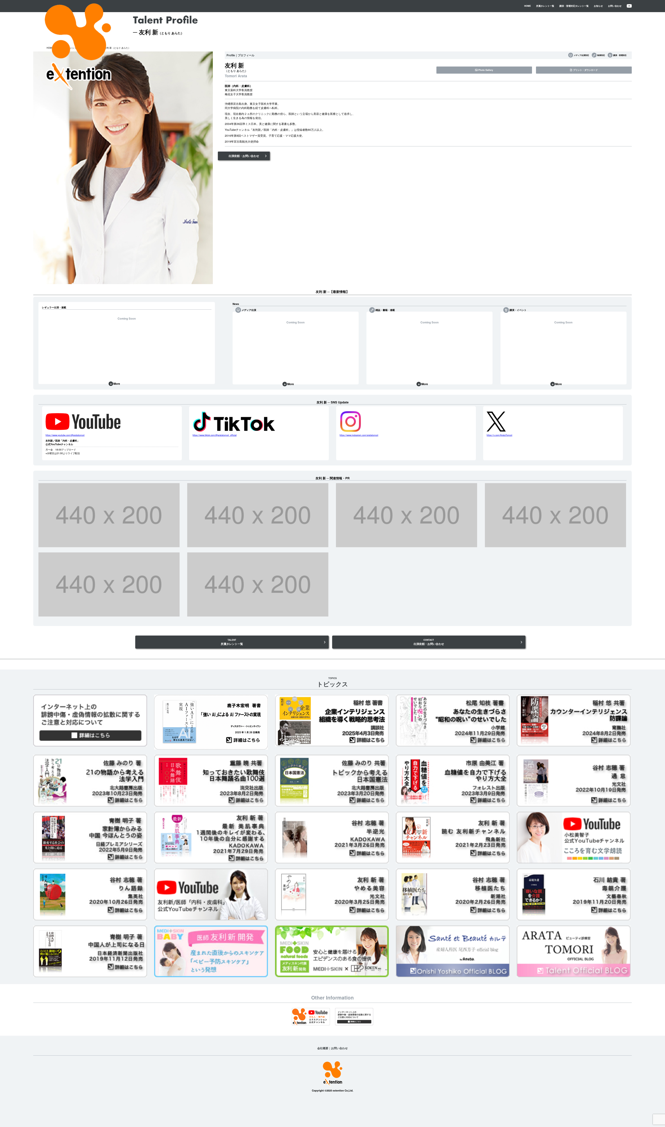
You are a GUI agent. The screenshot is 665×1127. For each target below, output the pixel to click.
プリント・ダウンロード (585, 70)
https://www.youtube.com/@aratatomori (65, 435)
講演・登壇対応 (620, 55)
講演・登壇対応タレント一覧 (574, 5)
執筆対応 (601, 55)
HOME (527, 5)
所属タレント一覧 (545, 5)
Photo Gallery (485, 70)
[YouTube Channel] (629, 6)
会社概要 (322, 1048)
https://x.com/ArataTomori (499, 435)
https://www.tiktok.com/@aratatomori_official (215, 435)
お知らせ (598, 5)
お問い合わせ (615, 5)
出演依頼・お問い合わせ (244, 156)
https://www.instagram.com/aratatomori (359, 435)
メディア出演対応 (581, 55)
